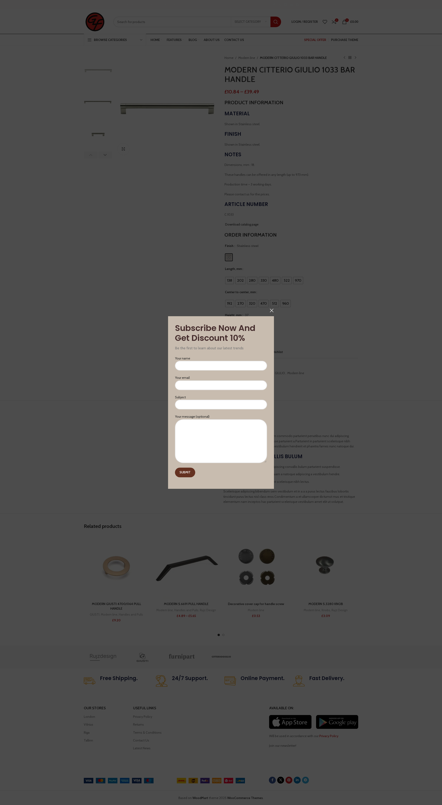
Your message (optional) (192, 416)
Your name (182, 358)
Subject (180, 397)
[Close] (271, 310)
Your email (182, 378)
